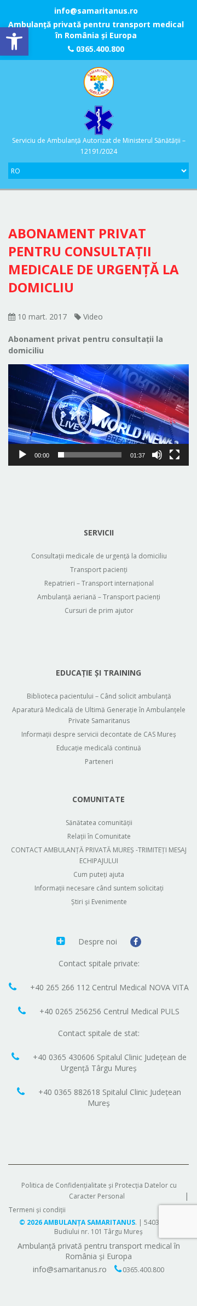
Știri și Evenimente (99, 901)
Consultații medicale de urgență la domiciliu (99, 556)
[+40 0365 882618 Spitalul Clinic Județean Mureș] (22, 1091)
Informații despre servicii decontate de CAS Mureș (98, 734)
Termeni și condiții (37, 1209)
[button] (14, 41)
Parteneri (99, 761)
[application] (98, 415)
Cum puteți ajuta (98, 874)
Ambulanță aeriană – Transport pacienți (98, 596)
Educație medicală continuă (98, 748)
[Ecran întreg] (174, 454)
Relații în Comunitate (99, 836)
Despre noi (98, 941)
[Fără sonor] (157, 454)
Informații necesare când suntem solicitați (99, 888)
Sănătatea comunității (99, 822)
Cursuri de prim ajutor (99, 610)
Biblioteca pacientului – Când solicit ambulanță (99, 696)
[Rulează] (22, 454)
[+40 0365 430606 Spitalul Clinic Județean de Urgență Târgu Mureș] (16, 1056)
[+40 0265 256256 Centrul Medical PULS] (23, 1010)
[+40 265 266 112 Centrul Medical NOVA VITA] (14, 986)
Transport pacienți (99, 569)
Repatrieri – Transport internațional (99, 583)
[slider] (89, 455)
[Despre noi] (61, 940)
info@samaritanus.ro (96, 10)
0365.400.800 (99, 49)
